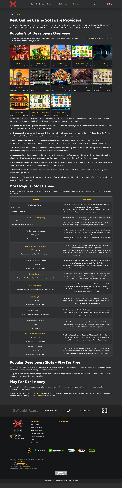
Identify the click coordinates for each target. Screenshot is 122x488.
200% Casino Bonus (36, 431)
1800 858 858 (21, 461)
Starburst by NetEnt (35, 285)
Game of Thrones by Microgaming (35, 246)
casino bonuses (38, 395)
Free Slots (50, 4)
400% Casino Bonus (36, 428)
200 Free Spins (35, 425)
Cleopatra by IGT (35, 297)
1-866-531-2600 (21, 463)
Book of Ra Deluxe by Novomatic (35, 333)
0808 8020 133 (26, 467)
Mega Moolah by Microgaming (35, 218)
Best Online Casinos (37, 4)
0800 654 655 (23, 465)
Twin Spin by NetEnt (35, 274)
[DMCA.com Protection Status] (61, 475)
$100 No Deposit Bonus (37, 437)
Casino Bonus (63, 4)
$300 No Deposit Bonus (37, 440)
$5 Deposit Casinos (36, 443)
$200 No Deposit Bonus (37, 434)
